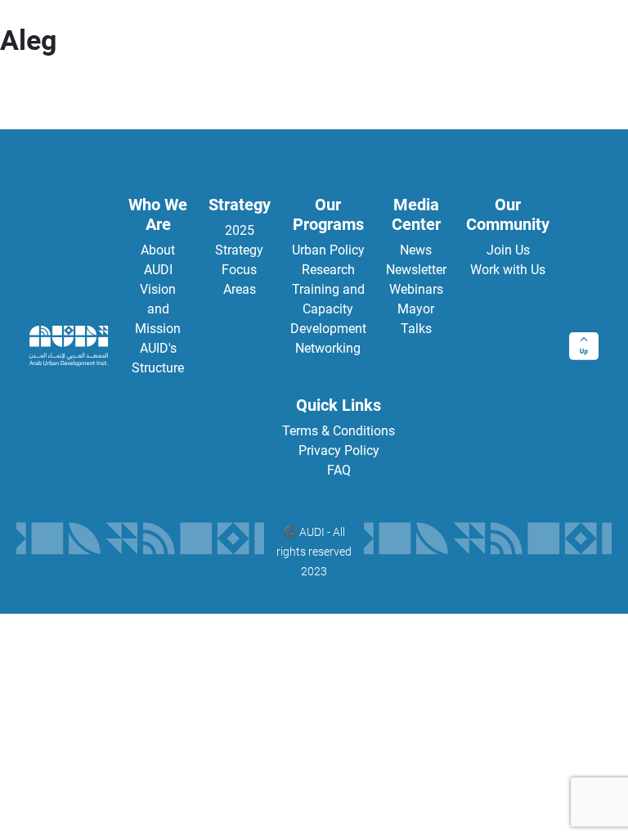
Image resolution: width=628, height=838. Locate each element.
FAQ (339, 470)
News (416, 250)
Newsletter (416, 269)
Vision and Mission (158, 309)
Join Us (508, 250)
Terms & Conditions (338, 431)
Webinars (416, 289)
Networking (328, 348)
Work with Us (507, 269)
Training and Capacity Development (328, 309)
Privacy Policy (338, 450)
